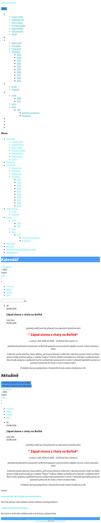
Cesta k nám (17, 16)
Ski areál (10, 13)
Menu (4, 9)
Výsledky (16, 51)
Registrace (17, 43)
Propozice (16, 48)
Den (8, 295)
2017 (19, 75)
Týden (9, 292)
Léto (14, 104)
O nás (14, 86)
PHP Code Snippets (41, 521)
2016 (19, 77)
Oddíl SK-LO (12, 83)
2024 (19, 57)
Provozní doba (18, 25)
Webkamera (12, 127)
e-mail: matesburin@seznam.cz (14, 508)
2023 (19, 60)
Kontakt (10, 121)
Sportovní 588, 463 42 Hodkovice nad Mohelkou (21, 496)
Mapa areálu (17, 28)
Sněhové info (18, 19)
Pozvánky (16, 45)
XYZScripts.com (60, 521)
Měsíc (9, 289)
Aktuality (10, 37)
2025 (19, 54)
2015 (19, 80)
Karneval (26, 115)
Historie (15, 89)
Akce (14, 107)
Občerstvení (17, 31)
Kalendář (10, 118)
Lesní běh (10, 40)
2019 (19, 69)
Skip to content (8, 2)
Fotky (9, 92)
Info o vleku (17, 22)
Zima (14, 95)
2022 (19, 63)
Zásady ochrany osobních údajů (21, 124)
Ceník (14, 34)
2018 (19, 72)
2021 (19, 66)
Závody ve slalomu (31, 112)
